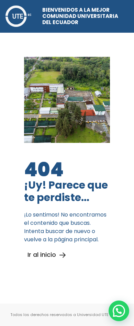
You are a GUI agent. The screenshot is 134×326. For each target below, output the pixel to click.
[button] (119, 311)
